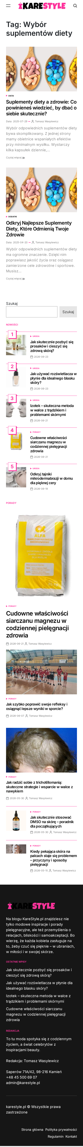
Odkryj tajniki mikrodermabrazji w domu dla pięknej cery (51, 478)
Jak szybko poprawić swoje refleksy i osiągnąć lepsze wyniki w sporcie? (36, 706)
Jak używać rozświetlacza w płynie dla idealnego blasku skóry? (53, 378)
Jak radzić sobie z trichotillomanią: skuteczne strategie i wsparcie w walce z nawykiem (39, 786)
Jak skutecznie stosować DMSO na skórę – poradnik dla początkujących (52, 821)
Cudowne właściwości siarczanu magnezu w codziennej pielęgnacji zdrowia (48, 444)
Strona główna (32, 1130)
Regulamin (55, 1136)
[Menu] (8, 5)
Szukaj (12, 303)
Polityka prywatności (61, 1130)
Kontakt (71, 1136)
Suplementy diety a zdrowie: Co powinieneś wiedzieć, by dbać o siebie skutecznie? (41, 108)
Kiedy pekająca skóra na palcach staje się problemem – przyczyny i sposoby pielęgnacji (53, 858)
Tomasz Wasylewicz (46, 121)
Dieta (11, 96)
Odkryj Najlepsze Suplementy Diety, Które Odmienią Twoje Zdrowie (39, 229)
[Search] (75, 5)
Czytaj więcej (14, 157)
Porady (37, 432)
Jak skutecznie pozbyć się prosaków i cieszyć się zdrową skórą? (51, 346)
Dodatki (12, 216)
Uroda (36, 336)
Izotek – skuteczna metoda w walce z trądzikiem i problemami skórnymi (52, 410)
